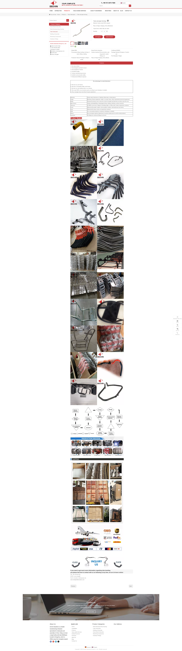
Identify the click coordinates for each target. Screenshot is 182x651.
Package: (113, 52)
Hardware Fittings (54, 38)
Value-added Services (77, 632)
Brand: (92, 50)
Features (101, 63)
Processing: (74, 52)
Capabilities (74, 628)
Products (74, 630)
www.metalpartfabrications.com (77, 579)
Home (73, 626)
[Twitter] (58, 641)
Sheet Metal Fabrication (55, 26)
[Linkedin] (56, 641)
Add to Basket (109, 36)
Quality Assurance (76, 633)
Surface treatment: (95, 52)
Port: (112, 55)
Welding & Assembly (54, 34)
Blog (73, 639)
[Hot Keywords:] (130, 6)
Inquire (99, 36)
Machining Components (55, 36)
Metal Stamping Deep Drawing (57, 29)
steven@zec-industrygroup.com (79, 577)
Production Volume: (75, 57)
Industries (74, 635)
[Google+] (53, 641)
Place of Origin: (94, 57)
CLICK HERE (91, 611)
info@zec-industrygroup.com (57, 51)
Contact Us (74, 641)
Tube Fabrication (54, 31)
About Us (74, 637)
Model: (73, 50)
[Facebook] (51, 641)
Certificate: (113, 50)
